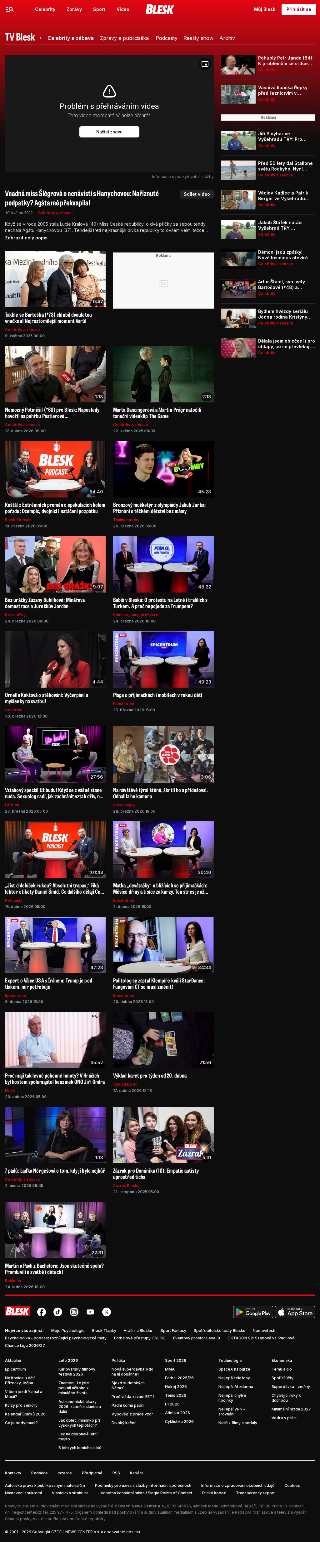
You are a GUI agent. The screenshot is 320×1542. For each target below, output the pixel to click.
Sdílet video (197, 194)
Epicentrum (123, 703)
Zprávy (74, 9)
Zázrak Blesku (126, 1185)
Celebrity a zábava (55, 212)
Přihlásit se (299, 9)
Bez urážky (15, 614)
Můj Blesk (264, 9)
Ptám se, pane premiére (135, 614)
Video (123, 9)
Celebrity (45, 9)
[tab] (24, 38)
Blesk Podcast (18, 519)
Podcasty (13, 900)
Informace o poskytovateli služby (183, 176)
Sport (99, 9)
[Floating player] (205, 64)
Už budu (12, 805)
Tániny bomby (126, 519)
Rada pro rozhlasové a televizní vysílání (271, 1512)
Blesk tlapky (124, 805)
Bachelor (13, 1280)
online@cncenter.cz (23, 1512)
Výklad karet (125, 1084)
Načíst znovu (109, 131)
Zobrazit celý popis (26, 237)
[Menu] (10, 9)
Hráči (10, 1090)
